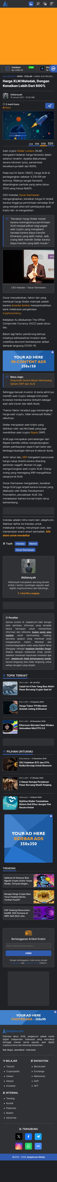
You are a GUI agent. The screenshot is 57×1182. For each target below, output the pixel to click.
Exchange (39, 1071)
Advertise (11, 1117)
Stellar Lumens (25, 150)
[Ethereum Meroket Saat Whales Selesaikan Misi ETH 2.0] (10, 727)
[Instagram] (18, 1146)
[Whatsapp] (28, 1146)
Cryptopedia (12, 1071)
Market (33, 543)
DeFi (36, 1081)
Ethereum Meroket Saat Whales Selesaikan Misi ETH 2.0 (36, 727)
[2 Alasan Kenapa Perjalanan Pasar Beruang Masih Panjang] (10, 784)
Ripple (34, 432)
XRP (24, 457)
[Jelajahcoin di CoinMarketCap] (53, 68)
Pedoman (11, 1108)
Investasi (10, 1085)
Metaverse (39, 1076)
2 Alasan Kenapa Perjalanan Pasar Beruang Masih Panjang (35, 783)
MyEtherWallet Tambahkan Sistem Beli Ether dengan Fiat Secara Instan (35, 804)
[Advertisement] (28, 36)
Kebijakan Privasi (32, 963)
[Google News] (38, 1146)
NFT (36, 1085)
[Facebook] (28, 1136)
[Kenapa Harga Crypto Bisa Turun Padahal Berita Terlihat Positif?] (44, 896)
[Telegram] (38, 1136)
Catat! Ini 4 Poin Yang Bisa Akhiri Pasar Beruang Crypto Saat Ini (36, 688)
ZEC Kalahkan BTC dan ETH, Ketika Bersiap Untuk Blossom (35, 764)
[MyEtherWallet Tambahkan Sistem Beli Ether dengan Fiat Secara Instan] (10, 803)
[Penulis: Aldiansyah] (5, 96)
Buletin (9, 1113)
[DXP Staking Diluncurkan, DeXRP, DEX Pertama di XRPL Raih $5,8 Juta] (44, 913)
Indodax (20, 543)
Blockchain (39, 1066)
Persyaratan (15, 963)
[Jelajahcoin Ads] (28, 361)
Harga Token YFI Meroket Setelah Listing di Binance (33, 707)
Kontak (9, 1103)
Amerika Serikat (20, 305)
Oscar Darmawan (29, 195)
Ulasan (9, 1076)
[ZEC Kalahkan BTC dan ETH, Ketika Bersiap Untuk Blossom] (10, 764)
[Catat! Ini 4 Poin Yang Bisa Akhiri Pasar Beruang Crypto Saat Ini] (10, 688)
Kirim (28, 953)
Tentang (10, 1098)
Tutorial (10, 1066)
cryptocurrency (12, 313)
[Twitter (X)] (18, 1136)
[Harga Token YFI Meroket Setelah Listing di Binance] (10, 708)
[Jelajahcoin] (5, 4)
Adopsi (10, 1081)
